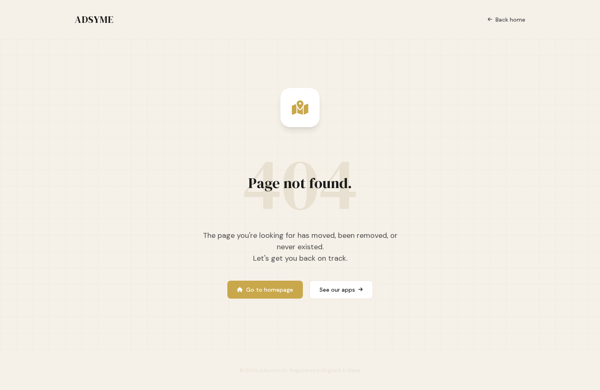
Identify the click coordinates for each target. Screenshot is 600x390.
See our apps (337, 289)
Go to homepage (269, 289)
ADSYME (94, 19)
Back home (510, 19)
